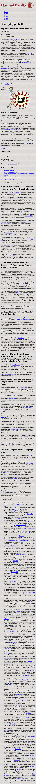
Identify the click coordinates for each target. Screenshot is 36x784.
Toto (31, 455)
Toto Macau (21, 338)
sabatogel (6, 619)
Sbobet (27, 143)
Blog (5, 15)
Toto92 (33, 601)
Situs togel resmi (14, 39)
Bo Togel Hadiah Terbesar (22, 319)
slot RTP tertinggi (14, 192)
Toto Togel (7, 444)
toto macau (12, 581)
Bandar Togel (20, 778)
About (6, 13)
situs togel (17, 547)
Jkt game (31, 742)
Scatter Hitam (8, 245)
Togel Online (14, 429)
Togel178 (17, 483)
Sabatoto (11, 631)
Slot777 (18, 292)
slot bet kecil (12, 398)
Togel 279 (16, 507)
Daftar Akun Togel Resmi (10, 129)
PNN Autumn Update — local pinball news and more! (19, 173)
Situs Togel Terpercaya (7, 374)
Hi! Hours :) (7, 175)
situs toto (6, 472)
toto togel (3, 417)
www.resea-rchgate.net (18, 504)
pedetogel (9, 233)
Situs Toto (14, 330)
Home (6, 12)
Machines (7, 19)
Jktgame (6, 730)
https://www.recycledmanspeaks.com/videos (16, 540)
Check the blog (14, 164)
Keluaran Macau (26, 62)
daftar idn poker (20, 554)
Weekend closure (9, 170)
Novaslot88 (14, 572)
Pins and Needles (10, 179)
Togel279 (17, 698)
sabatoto (14, 478)
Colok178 (15, 561)
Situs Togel (30, 53)
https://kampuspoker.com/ (11, 545)
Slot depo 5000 (29, 216)
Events (6, 16)
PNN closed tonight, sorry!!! (12, 172)
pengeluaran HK (5, 68)
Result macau (16, 365)
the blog (7, 84)
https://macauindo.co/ (20, 525)
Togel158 (30, 514)
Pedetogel (21, 536)
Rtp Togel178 (14, 511)
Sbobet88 (18, 749)
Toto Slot (12, 256)
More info (3, 148)
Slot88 (15, 277)
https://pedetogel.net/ (29, 528)
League (6, 18)
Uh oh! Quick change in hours (12, 177)
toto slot (13, 306)
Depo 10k (23, 387)
